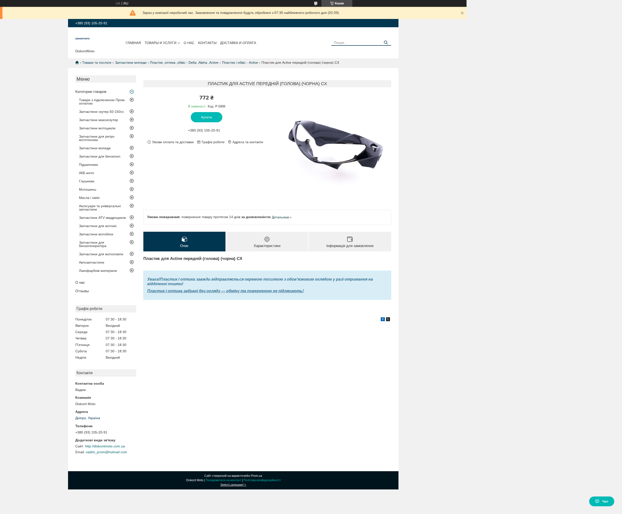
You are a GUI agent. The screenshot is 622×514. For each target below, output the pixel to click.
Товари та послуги (96, 62)
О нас (189, 43)
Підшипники (88, 165)
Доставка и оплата (238, 43)
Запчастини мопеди (131, 62)
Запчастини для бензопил (99, 156)
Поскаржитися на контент (223, 480)
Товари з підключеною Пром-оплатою (102, 101)
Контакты (207, 43)
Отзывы (82, 291)
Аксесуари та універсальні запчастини (100, 207)
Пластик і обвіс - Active (240, 62)
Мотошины (87, 189)
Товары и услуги (160, 43)
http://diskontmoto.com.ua (105, 446)
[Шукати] (385, 43)
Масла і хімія (89, 198)
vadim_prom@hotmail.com (106, 452)
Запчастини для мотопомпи (101, 254)
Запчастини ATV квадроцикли (102, 218)
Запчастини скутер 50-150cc (101, 112)
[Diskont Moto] (82, 39)
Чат (605, 501)
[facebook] (383, 320)
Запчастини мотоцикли (97, 128)
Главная (133, 43)
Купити (206, 117)
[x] (388, 320)
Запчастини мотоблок (96, 234)
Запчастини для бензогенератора (92, 244)
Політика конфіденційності (262, 480)
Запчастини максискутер (98, 120)
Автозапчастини (91, 262)
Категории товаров (90, 91)
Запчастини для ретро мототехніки (96, 138)
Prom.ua (256, 476)
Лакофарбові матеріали (98, 271)
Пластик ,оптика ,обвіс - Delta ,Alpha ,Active (184, 62)
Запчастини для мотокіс (98, 226)
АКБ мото (86, 173)
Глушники (86, 181)
